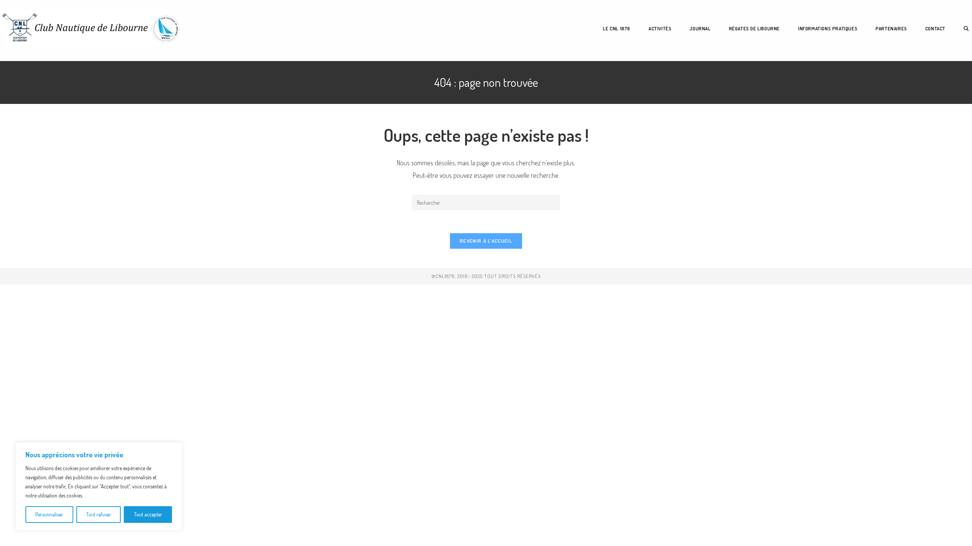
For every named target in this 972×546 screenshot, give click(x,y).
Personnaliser (49, 514)
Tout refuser (98, 514)
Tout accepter (148, 514)
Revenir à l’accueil (486, 241)
